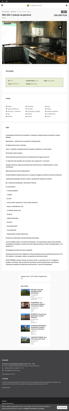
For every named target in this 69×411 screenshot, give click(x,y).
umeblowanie (51, 114)
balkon (10, 106)
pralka (49, 109)
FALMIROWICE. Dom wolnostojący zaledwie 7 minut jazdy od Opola (38, 304)
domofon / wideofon (14, 111)
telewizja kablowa (52, 111)
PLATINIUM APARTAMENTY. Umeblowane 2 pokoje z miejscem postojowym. (38, 327)
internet (10, 116)
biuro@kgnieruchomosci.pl (12, 370)
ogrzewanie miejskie (33, 111)
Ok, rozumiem (62, 407)
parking (29, 114)
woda (48, 116)
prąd (48, 106)
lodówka (30, 109)
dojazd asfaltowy (13, 109)
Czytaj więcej (6, 387)
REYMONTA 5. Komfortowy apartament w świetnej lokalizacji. (38, 316)
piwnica (29, 116)
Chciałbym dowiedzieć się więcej (33, 408)
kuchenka (30, 106)
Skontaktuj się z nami (8, 374)
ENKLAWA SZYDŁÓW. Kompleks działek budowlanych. (37, 291)
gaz (9, 114)
